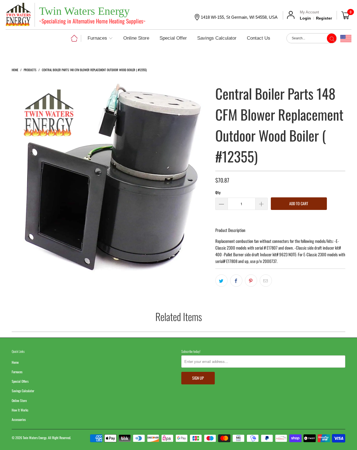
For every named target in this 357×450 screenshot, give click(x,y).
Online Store (19, 400)
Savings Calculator (23, 390)
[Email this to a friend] (266, 280)
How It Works (20, 410)
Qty (218, 192)
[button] (100, 38)
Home (15, 362)
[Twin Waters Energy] (18, 15)
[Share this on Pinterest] (251, 280)
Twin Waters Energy (35, 437)
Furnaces (17, 371)
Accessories (19, 419)
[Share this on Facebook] (236, 280)
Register (324, 18)
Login (305, 18)
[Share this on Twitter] (221, 280)
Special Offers (20, 381)
